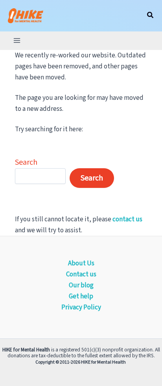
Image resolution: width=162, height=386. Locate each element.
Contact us (81, 274)
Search (26, 162)
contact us (127, 219)
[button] (150, 15)
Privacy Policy (81, 307)
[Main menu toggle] (17, 40)
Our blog (81, 285)
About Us (81, 263)
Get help (81, 296)
